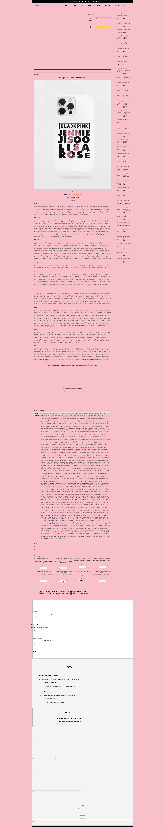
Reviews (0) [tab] (82, 70)
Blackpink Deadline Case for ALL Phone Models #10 (63, 575)
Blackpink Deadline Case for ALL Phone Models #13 (102, 575)
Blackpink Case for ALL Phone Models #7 (82, 574)
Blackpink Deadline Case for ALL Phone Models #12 (63, 562)
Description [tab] (63, 70)
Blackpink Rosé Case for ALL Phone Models (43, 562)
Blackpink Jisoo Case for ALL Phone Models (43, 575)
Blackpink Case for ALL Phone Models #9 (102, 561)
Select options (43, 567)
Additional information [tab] (73, 70)
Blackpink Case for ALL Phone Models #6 (82, 561)
